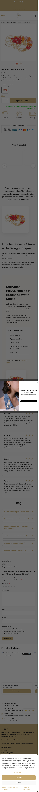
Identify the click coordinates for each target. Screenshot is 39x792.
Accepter (19, 777)
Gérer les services (18, 772)
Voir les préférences (19, 783)
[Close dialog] (37, 382)
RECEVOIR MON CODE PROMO (28, 401)
